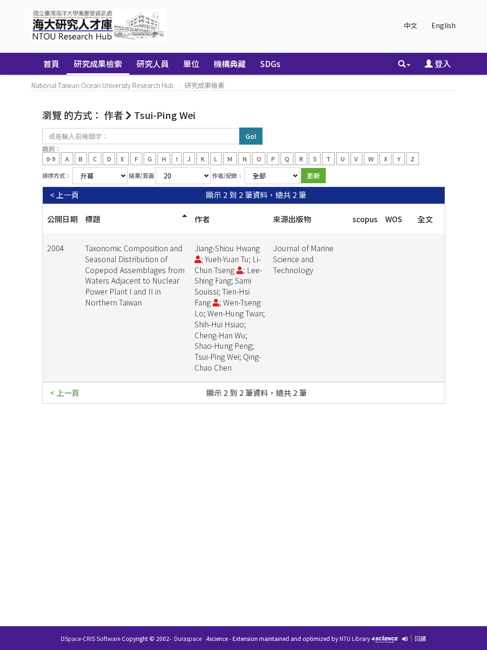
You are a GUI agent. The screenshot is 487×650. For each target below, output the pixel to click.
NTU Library (355, 638)
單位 (191, 63)
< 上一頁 (64, 194)
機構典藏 (230, 63)
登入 (442, 63)
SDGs (270, 63)
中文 (410, 25)
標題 (92, 219)
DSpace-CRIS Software (90, 638)
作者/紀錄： (227, 175)
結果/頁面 (141, 175)
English (443, 25)
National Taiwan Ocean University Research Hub (102, 85)
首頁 (51, 63)
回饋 (420, 638)
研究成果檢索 (98, 63)
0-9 (50, 158)
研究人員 (152, 63)
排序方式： (56, 175)
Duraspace (188, 638)
